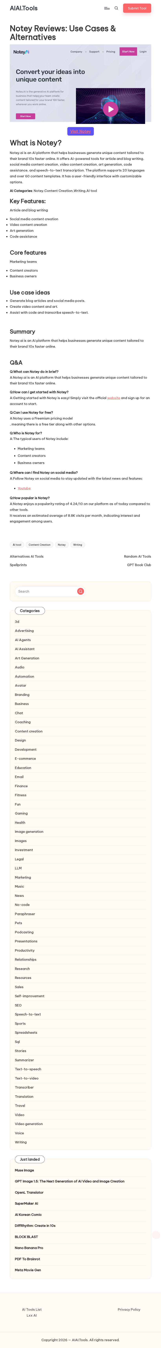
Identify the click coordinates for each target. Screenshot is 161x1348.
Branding (22, 695)
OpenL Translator (29, 1192)
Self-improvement (29, 996)
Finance (21, 786)
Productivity (25, 950)
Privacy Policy (129, 1309)
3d (17, 621)
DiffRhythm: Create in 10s (35, 1225)
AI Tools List (32, 1309)
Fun (18, 804)
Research (22, 969)
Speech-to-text (28, 1014)
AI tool (17, 544)
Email (19, 777)
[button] (137, 8)
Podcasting (24, 932)
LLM (18, 868)
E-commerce (25, 758)
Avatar (20, 685)
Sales (19, 987)
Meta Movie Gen (28, 1270)
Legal (19, 859)
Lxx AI (32, 1315)
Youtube (24, 488)
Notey (62, 544)
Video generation (29, 1124)
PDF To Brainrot (27, 1259)
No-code (22, 905)
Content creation (29, 731)
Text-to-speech (28, 1069)
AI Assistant (25, 649)
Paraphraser (25, 914)
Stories (20, 1051)
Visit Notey (80, 131)
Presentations (26, 941)
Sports (20, 1023)
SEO (18, 1005)
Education (23, 768)
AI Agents (23, 640)
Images (21, 841)
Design (20, 740)
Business (22, 704)
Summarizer (24, 1060)
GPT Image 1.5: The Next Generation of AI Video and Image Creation (69, 1181)
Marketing (23, 877)
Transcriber (24, 1087)
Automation (24, 676)
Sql (17, 1042)
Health (20, 822)
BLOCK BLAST (26, 1237)
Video (19, 1115)
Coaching (23, 722)
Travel (20, 1105)
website (113, 398)
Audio (19, 667)
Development (26, 749)
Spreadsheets (26, 1032)
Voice (19, 1133)
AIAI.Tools (24, 8)
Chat (19, 713)
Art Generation (27, 658)
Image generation (29, 831)
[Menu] (106, 8)
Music (19, 886)
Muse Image (24, 1170)
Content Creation (39, 544)
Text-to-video (26, 1078)
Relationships (26, 959)
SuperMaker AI (26, 1203)
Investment (24, 850)
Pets (18, 923)
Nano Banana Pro (29, 1248)
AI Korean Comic (28, 1214)
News (19, 895)
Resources (23, 978)
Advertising (24, 631)
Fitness (21, 795)
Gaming (21, 813)
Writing (77, 544)
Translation (24, 1096)
